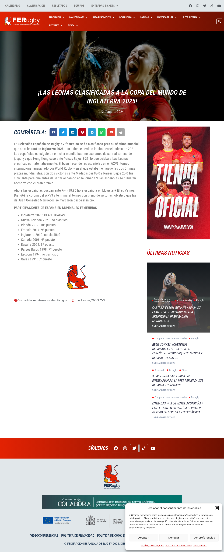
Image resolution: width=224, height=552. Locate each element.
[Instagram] (197, 6)
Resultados (59, 5)
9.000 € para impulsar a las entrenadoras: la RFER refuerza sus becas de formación (177, 380)
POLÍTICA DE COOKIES (152, 545)
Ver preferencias (204, 537)
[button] (217, 508)
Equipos (79, 5)
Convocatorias (184, 300)
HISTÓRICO (54, 25)
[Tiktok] (212, 6)
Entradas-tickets (103, 5)
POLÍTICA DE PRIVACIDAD (179, 545)
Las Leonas (83, 300)
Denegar (173, 537)
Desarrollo (125, 17)
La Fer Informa (189, 17)
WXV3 (95, 300)
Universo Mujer (165, 17)
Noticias (144, 17)
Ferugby (62, 300)
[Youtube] (219, 6)
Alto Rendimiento (102, 17)
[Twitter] (205, 6)
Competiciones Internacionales (37, 300)
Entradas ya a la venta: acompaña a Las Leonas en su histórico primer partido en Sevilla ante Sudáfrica (178, 407)
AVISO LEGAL (200, 545)
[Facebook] (190, 6)
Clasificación (36, 5)
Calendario (12, 5)
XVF (102, 300)
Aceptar (143, 537)
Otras (184, 370)
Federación (55, 17)
